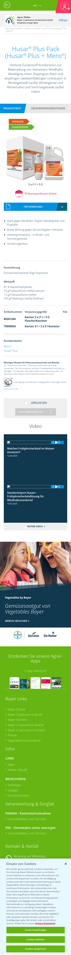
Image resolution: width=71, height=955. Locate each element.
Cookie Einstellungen (35, 929)
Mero (7, 346)
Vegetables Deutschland (24, 740)
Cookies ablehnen (35, 939)
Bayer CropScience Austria (26, 725)
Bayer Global (16, 709)
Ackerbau (14, 785)
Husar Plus (11, 351)
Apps (11, 764)
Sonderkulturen (18, 795)
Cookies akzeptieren (35, 948)
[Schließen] (2, 20)
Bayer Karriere (17, 720)
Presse (12, 735)
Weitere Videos (35, 526)
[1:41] (35, 442)
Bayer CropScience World (25, 714)
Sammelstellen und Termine (27, 819)
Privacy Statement (45, 923)
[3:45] (35, 486)
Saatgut (13, 790)
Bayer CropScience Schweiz (26, 730)
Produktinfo (12, 108)
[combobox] (35, 207)
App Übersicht (36, 671)
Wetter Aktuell (17, 770)
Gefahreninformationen (48, 108)
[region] (35, 907)
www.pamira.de (11, 388)
